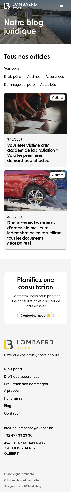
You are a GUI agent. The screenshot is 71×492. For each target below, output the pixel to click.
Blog (7, 405)
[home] (20, 6)
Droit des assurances (22, 376)
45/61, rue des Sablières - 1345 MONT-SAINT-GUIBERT (25, 448)
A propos (11, 390)
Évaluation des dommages (26, 384)
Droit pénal (13, 369)
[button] (61, 6)
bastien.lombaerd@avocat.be (26, 428)
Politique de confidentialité (21, 480)
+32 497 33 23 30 (18, 435)
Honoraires (13, 398)
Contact (11, 413)
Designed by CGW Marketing (22, 486)
